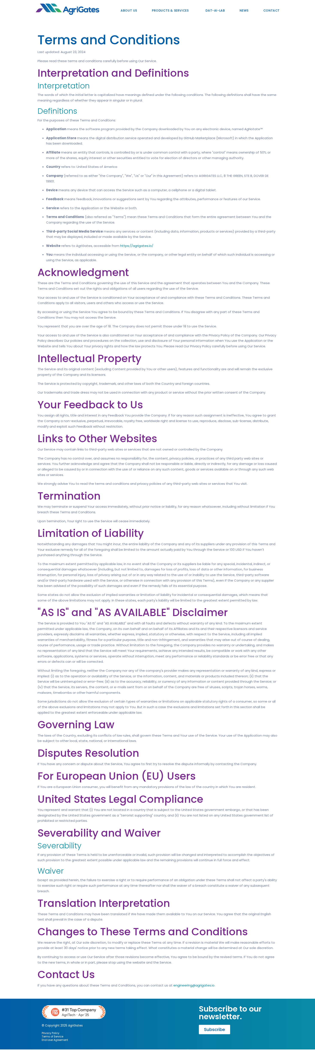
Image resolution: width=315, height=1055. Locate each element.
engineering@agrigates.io (193, 985)
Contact (271, 10)
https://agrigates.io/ (136, 245)
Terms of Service (52, 1036)
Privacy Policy (50, 1033)
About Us (129, 10)
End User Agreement (55, 1040)
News (244, 10)
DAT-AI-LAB (215, 10)
